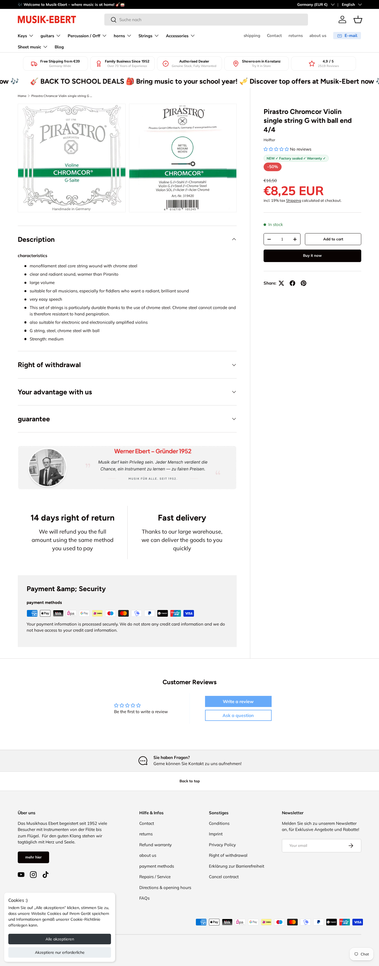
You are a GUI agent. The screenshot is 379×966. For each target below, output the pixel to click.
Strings (145, 36)
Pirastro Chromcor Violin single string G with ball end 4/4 (62, 96)
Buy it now (312, 255)
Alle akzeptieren (60, 939)
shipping (252, 35)
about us (317, 35)
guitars (47, 36)
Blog (59, 47)
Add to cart (333, 239)
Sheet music (29, 47)
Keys (22, 36)
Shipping (293, 200)
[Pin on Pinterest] (303, 283)
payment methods (156, 866)
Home (22, 96)
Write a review (238, 701)
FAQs (144, 898)
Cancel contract (224, 876)
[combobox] (206, 20)
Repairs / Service (155, 876)
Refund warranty (155, 844)
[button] (358, 19)
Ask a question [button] (238, 715)
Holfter (269, 140)
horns (119, 36)
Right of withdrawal (228, 855)
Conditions (219, 823)
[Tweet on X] (281, 283)
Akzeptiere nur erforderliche (60, 952)
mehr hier (33, 857)
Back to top (190, 781)
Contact (274, 35)
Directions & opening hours (165, 887)
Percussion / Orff (84, 36)
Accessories (177, 36)
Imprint (216, 833)
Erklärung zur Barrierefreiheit (236, 866)
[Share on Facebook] (292, 283)
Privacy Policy (222, 844)
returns (296, 35)
